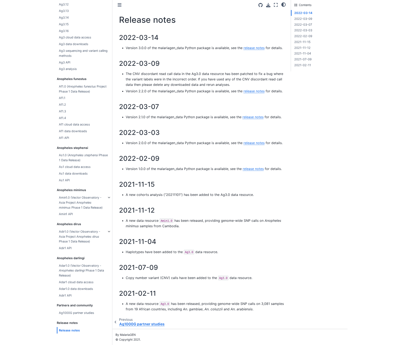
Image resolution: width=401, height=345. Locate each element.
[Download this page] (268, 5)
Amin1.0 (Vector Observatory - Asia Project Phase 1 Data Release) (81, 202)
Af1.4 (62, 118)
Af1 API (64, 138)
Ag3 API (64, 62)
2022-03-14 (303, 13)
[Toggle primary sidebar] (119, 5)
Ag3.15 (64, 24)
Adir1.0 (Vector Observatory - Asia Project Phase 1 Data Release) (79, 236)
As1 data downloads (73, 173)
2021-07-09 (303, 59)
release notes (254, 48)
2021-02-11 (302, 65)
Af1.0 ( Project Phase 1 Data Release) (83, 89)
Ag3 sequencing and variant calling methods (83, 53)
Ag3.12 (64, 4)
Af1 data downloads (73, 131)
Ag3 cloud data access (75, 37)
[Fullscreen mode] (276, 5)
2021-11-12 (302, 47)
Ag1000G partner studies (76, 313)
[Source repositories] (260, 5)
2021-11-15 (302, 42)
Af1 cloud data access (74, 124)
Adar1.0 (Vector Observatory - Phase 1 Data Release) (81, 270)
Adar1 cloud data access (76, 282)
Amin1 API (66, 214)
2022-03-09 (303, 18)
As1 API (64, 180)
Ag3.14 (64, 17)
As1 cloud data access (75, 167)
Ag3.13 (64, 11)
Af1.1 (62, 98)
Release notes (69, 330)
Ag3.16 (64, 31)
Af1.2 (62, 104)
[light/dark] (283, 4)
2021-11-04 (302, 53)
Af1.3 (62, 111)
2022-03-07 (303, 24)
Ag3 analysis (68, 69)
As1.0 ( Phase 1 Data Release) (83, 157)
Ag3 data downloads (73, 44)
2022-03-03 (303, 30)
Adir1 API (65, 248)
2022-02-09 (303, 36)
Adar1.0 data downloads (76, 288)
